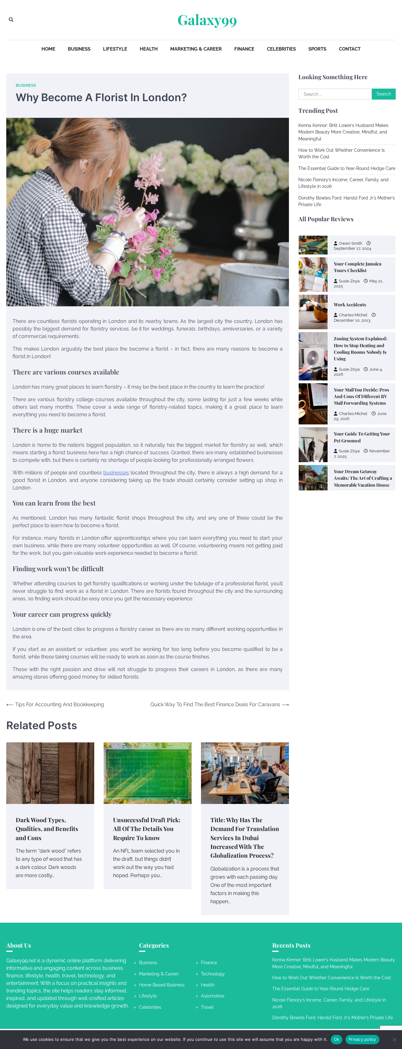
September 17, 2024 (352, 449)
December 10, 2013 (352, 269)
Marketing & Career (196, 49)
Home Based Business (162, 984)
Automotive (212, 995)
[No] (394, 1039)
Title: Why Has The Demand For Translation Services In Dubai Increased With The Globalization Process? (244, 837)
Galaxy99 (207, 19)
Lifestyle (115, 49)
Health (149, 49)
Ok (337, 1039)
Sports (317, 49)
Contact (350, 49)
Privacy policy (362, 1039)
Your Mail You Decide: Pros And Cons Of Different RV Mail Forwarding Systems (361, 345)
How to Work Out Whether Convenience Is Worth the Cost (331, 977)
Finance (244, 49)
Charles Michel (353, 264)
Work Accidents (350, 254)
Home (48, 49)
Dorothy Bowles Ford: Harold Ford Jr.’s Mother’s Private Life (332, 1017)
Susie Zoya (349, 318)
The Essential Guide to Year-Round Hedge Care (346, 168)
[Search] (11, 20)
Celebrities (281, 49)
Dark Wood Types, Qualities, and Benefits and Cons (47, 829)
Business (79, 49)
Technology (213, 973)
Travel (207, 1007)
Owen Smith (350, 444)
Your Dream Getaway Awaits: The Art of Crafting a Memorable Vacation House (363, 427)
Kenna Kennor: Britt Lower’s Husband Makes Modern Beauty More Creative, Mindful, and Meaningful (343, 132)
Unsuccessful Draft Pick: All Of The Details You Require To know (146, 829)
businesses (116, 473)
